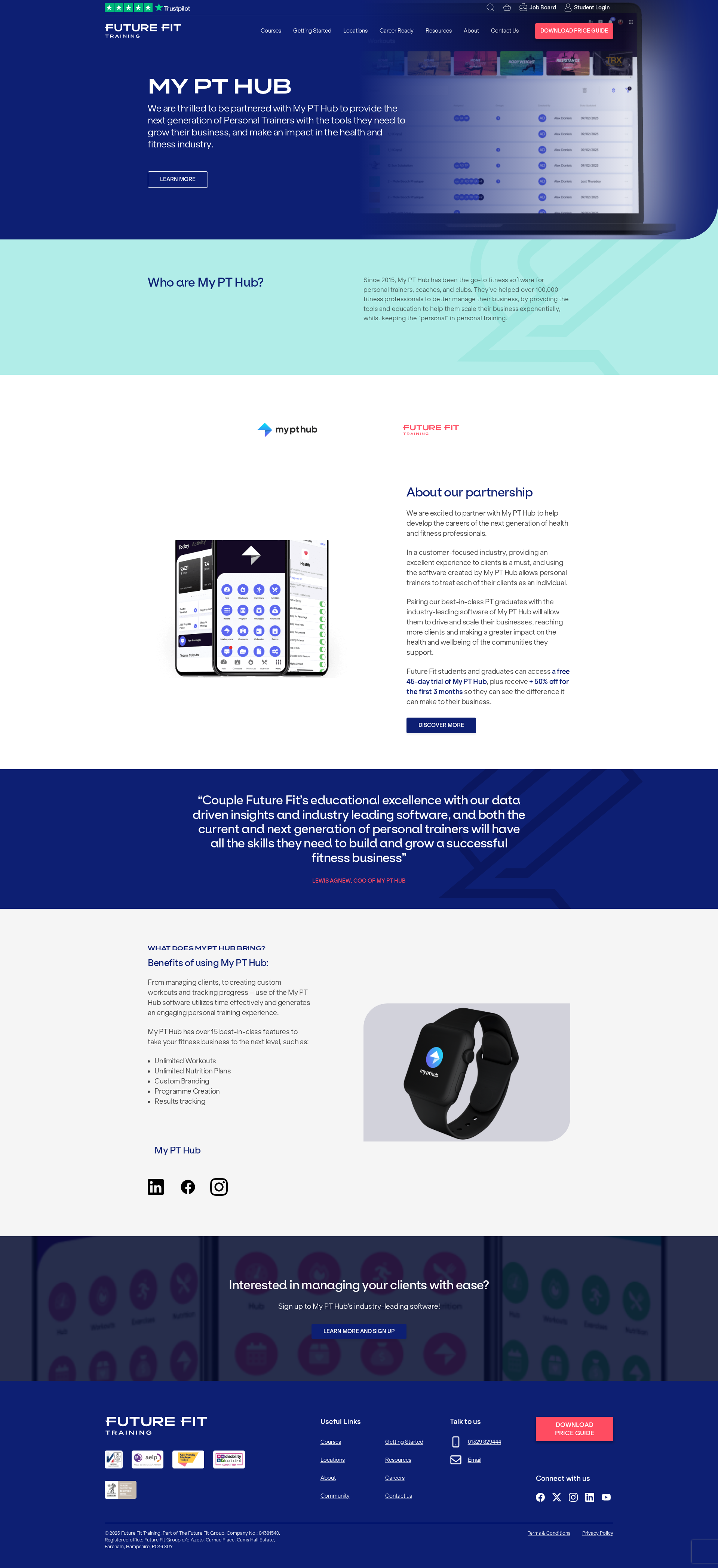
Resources (439, 30)
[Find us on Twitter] (556, 1497)
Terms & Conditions (549, 1533)
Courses (271, 30)
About (471, 30)
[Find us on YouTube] (606, 1497)
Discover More (441, 725)
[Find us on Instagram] (573, 1497)
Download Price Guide (574, 30)
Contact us (398, 1495)
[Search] (490, 7)
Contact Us (505, 30)
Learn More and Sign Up (359, 1331)
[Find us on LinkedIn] (589, 1497)
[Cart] (507, 7)
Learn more (178, 179)
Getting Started (312, 30)
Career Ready (397, 30)
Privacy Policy (597, 1533)
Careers (395, 1477)
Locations (355, 30)
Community (335, 1495)
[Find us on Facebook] (540, 1497)
